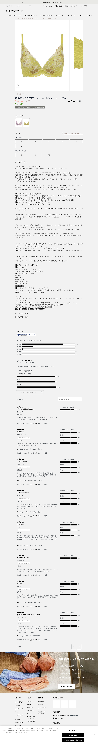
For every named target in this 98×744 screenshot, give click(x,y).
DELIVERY (22, 313)
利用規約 (40, 704)
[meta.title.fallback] (14, 11)
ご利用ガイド (30, 701)
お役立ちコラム (68, 6)
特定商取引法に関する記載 (42, 712)
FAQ (28, 713)
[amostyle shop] (19, 6)
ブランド (45, 6)
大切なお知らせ (19, 722)
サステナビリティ (19, 715)
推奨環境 (29, 704)
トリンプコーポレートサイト (19, 702)
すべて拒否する (73, 735)
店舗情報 (59, 6)
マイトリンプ (52, 6)
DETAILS (21, 162)
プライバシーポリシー (42, 708)
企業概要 (17, 706)
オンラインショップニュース (31, 717)
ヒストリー (18, 712)
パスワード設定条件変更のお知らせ (52, 2)
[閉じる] (95, 735)
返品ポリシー (41, 701)
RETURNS (22, 317)
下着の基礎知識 (31, 721)
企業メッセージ (19, 709)
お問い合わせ (30, 710)
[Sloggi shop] (29, 6)
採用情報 (17, 719)
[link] (56, 704)
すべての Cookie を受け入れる (73, 740)
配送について (30, 707)
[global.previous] (22, 2)
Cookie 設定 (73, 730)
